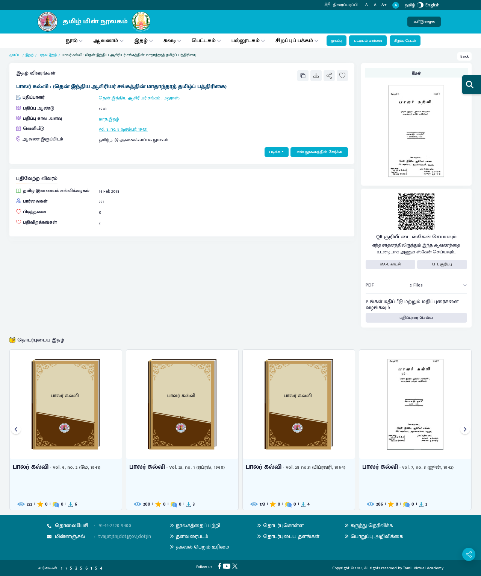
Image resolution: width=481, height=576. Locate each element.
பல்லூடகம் (245, 40)
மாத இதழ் (109, 119)
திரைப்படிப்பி (345, 5)
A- (367, 5)
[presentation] (16, 429)
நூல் (71, 40)
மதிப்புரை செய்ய (416, 317)
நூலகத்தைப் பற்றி (198, 525)
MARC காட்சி (390, 264)
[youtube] (227, 566)
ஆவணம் (106, 40)
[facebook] (220, 566)
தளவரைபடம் (192, 536)
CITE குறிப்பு (442, 264)
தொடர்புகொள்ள (283, 525)
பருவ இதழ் (47, 55)
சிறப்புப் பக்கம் (294, 40)
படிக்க (274, 152)
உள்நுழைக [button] (424, 21)
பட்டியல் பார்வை (368, 41)
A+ (384, 5)
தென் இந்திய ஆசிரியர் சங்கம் (129, 98)
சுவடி (169, 40)
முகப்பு (336, 41)
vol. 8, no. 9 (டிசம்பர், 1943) (123, 129)
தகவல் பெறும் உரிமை (202, 547)
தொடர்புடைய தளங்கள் (291, 536)
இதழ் (141, 40)
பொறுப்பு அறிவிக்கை (377, 536)
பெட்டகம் (204, 40)
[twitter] (235, 566)
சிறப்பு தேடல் (405, 41)
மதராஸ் (171, 98)
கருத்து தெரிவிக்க (372, 525)
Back (464, 56)
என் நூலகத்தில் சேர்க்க (319, 152)
